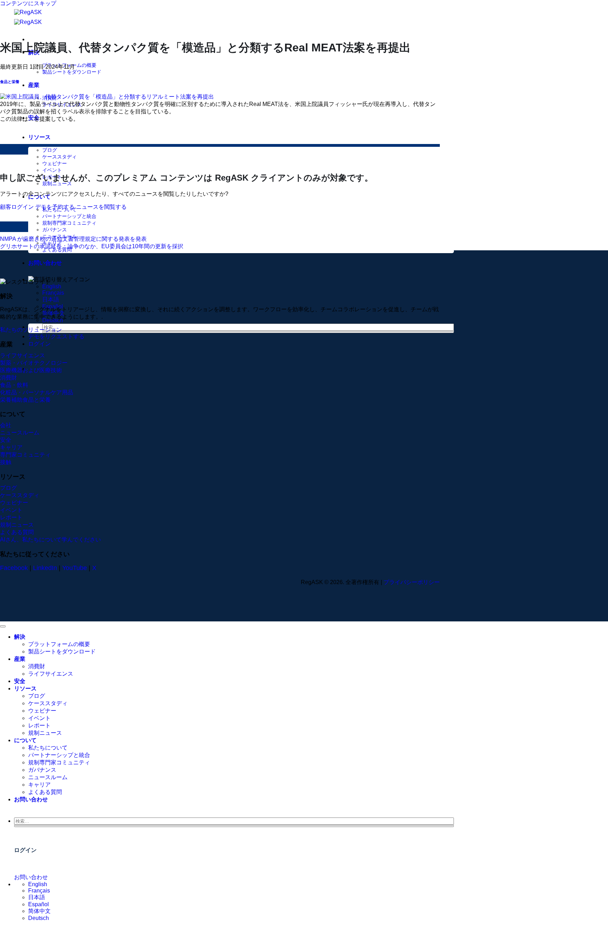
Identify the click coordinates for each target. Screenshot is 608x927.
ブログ (49, 150)
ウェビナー (54, 163)
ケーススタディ (59, 156)
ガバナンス (54, 229)
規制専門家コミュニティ (69, 223)
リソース (39, 137)
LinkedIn (45, 567)
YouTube (74, 567)
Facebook (14, 567)
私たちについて (48, 748)
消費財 (36, 666)
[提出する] (248, 332)
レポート (39, 725)
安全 (19, 681)
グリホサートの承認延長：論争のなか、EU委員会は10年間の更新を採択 (91, 246)
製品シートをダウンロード (71, 72)
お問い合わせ (45, 263)
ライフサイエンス (50, 674)
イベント (52, 170)
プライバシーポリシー (412, 582)
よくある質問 (45, 792)
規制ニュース (57, 183)
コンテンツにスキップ (28, 3)
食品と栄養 (9, 82)
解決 (19, 637)
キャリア (39, 785)
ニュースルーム (48, 777)
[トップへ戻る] (3, 626)
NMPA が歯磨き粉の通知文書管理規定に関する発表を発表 (73, 239)
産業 (33, 85)
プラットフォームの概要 (59, 644)
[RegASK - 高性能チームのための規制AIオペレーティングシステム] (38, 17)
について (25, 740)
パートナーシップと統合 (69, 216)
